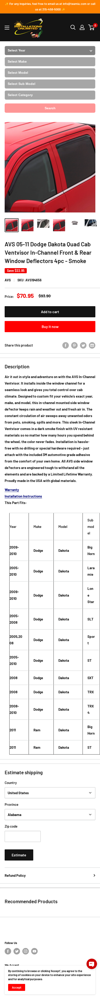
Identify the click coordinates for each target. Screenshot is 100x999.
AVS (8, 280)
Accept (16, 987)
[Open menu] (7, 27)
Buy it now (50, 326)
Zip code (11, 826)
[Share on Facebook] (65, 344)
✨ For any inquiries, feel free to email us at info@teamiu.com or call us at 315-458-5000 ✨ (50, 6)
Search (50, 108)
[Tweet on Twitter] (83, 344)
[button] (92, 964)
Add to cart (50, 311)
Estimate (19, 855)
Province (11, 804)
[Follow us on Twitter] (16, 951)
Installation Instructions (23, 496)
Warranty (12, 490)
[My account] (82, 27)
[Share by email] (92, 344)
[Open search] (73, 27)
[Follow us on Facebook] (8, 951)
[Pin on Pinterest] (74, 344)
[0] (91, 27)
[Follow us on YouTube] (34, 951)
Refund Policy (15, 875)
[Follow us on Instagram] (25, 951)
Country (11, 783)
